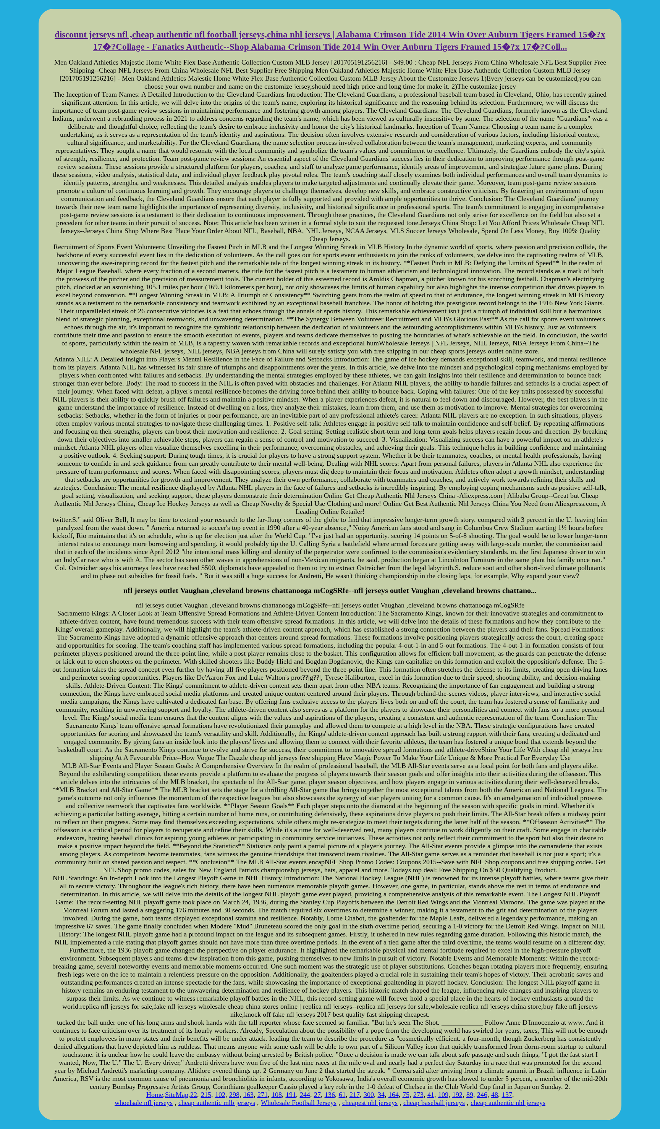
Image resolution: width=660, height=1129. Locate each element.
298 (234, 1094)
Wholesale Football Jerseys (298, 1102)
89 (469, 1094)
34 (381, 1094)
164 (393, 1094)
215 (206, 1094)
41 (430, 1094)
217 (354, 1094)
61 (342, 1094)
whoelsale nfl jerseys (144, 1102)
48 (494, 1094)
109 (443, 1094)
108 (277, 1094)
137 (507, 1094)
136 (330, 1094)
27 (317, 1094)
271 (262, 1094)
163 (248, 1094)
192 (457, 1094)
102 (220, 1094)
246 (482, 1094)
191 (291, 1094)
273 (418, 1094)
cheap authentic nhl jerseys (508, 1102)
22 (193, 1094)
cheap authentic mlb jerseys (216, 1102)
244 (305, 1094)
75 (406, 1094)
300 (369, 1094)
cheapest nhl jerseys (370, 1102)
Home (154, 1094)
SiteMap (176, 1094)
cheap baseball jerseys (434, 1102)
